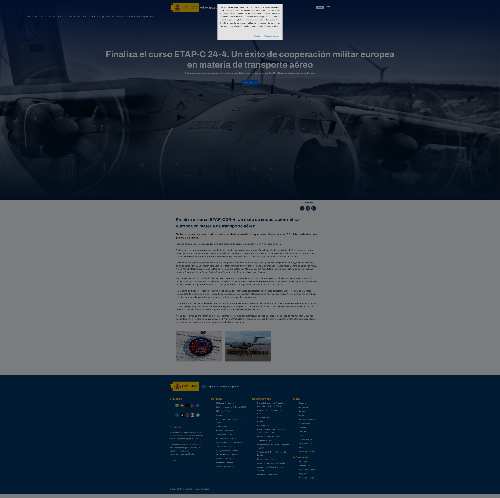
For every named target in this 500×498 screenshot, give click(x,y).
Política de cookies (271, 36)
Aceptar (257, 36)
